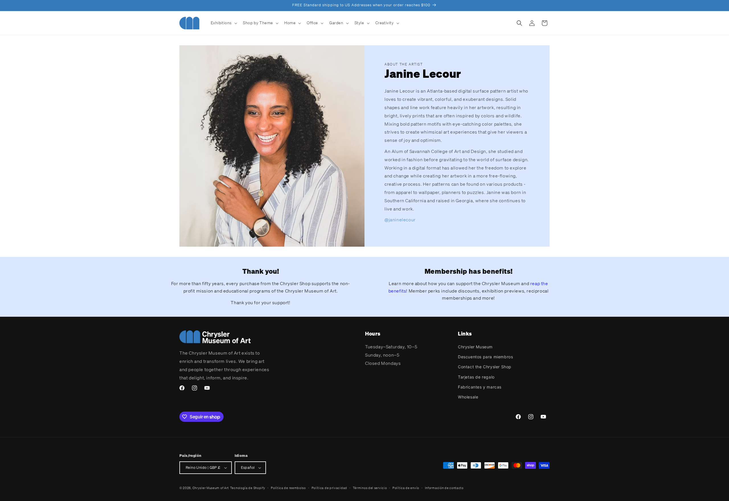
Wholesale (468, 396)
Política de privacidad (329, 488)
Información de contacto (444, 488)
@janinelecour (400, 219)
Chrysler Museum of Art (211, 488)
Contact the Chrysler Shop (484, 366)
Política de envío (405, 488)
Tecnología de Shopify (247, 488)
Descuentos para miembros (485, 356)
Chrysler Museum (475, 346)
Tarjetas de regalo (476, 377)
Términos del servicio (370, 488)
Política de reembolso (288, 488)
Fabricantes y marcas (479, 387)
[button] (223, 23)
